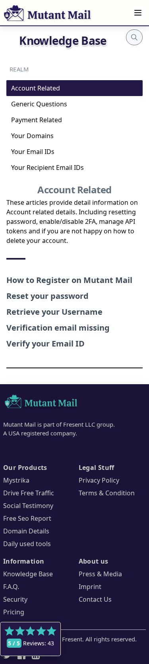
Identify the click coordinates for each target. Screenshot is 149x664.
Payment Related (36, 119)
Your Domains (32, 135)
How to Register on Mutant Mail (69, 280)
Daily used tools (27, 543)
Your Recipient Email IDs (47, 167)
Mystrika (16, 480)
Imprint (90, 586)
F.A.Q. (11, 586)
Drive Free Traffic (28, 493)
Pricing (13, 612)
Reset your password (47, 296)
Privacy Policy (99, 480)
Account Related (35, 88)
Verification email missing (58, 327)
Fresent (72, 639)
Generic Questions (39, 104)
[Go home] (41, 402)
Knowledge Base (28, 574)
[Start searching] (134, 37)
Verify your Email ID (45, 343)
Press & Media (100, 574)
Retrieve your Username (54, 311)
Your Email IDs (32, 151)
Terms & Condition (107, 493)
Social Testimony (28, 505)
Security (15, 599)
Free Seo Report (27, 518)
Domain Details (26, 531)
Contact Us (95, 599)
